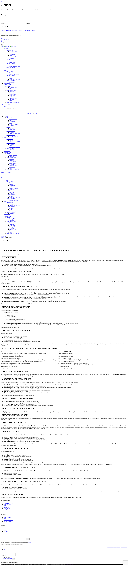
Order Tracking (7, 504)
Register (5, 551)
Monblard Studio (7, 521)
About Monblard (7, 517)
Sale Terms (6, 510)
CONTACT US (6, 39)
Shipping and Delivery (9, 503)
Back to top (3, 236)
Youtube (5, 531)
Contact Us (6, 507)
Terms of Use (7, 508)
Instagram (6, 528)
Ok (66, 564)
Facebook (6, 530)
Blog (5, 518)
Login (5, 549)
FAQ (2, 40)
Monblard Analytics (8, 520)
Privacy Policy (29, 542)
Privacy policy (70, 564)
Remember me (7, 557)
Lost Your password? (7, 558)
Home (2, 237)
